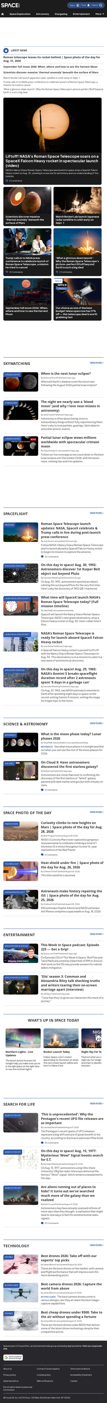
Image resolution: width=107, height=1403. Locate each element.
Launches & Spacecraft (17, 598)
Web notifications (45, 1381)
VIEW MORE (96, 362)
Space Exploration (20, 13)
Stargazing (61, 13)
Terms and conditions (80, 1368)
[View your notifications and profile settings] (88, 5)
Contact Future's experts (48, 1368)
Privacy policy (9, 1375)
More (98, 13)
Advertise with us (11, 1381)
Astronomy (42, 13)
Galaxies (9, 763)
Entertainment (81, 13)
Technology (12, 864)
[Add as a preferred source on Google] (13, 1357)
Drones (9, 1257)
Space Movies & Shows (16, 946)
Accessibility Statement (81, 1375)
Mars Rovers (11, 824)
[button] (97, 5)
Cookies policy (44, 1375)
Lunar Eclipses (12, 374)
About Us (7, 1368)
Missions (9, 525)
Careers (73, 1381)
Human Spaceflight (15, 892)
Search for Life (13, 1115)
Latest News (19, 50)
